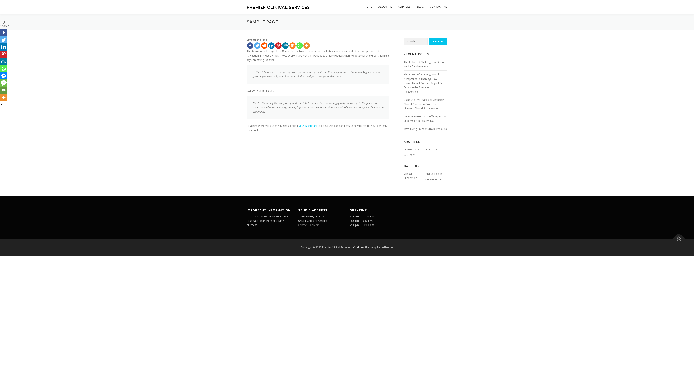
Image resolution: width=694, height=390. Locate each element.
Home (368, 6)
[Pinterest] (278, 45)
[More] (306, 45)
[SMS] (3, 83)
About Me (385, 6)
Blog (420, 6)
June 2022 (431, 149)
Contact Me (438, 6)
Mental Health (433, 173)
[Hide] (1, 104)
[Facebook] (250, 45)
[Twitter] (257, 45)
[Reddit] (264, 45)
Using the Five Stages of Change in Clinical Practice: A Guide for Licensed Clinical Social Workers (424, 104)
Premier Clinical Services (278, 7)
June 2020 (409, 155)
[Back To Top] (678, 239)
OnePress (359, 247)
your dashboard (308, 125)
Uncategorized (433, 179)
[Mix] (292, 45)
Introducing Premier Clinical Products (425, 129)
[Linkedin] (271, 45)
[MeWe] (285, 45)
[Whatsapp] (299, 45)
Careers (314, 225)
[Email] (3, 90)
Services (404, 6)
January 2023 (411, 149)
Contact (302, 225)
